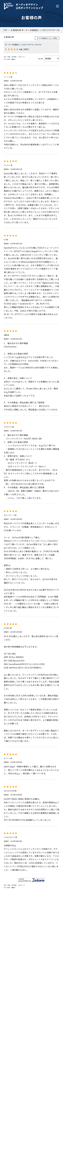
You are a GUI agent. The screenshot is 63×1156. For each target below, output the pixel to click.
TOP (5, 30)
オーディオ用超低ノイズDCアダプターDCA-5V (23, 44)
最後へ (14, 59)
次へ (9, 59)
